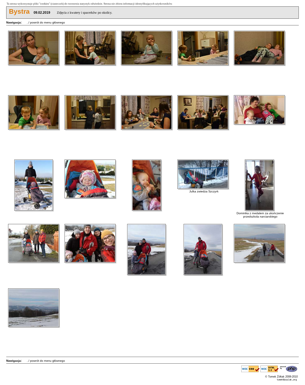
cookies (44, 3)
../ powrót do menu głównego (46, 22)
